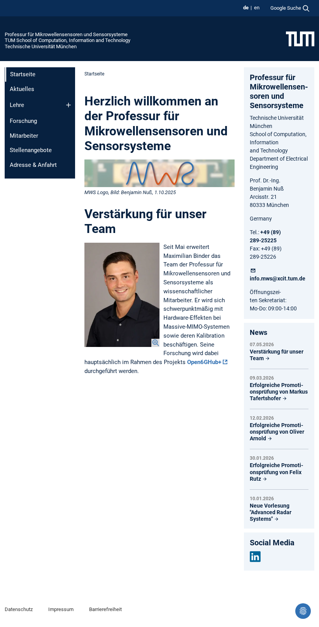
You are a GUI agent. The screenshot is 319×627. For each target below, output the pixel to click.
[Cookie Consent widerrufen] (303, 611)
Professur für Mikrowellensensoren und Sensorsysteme (66, 34)
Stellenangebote (31, 150)
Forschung (23, 120)
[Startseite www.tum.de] (300, 38)
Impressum (61, 609)
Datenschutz (19, 609)
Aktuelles (22, 89)
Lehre (17, 105)
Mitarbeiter (24, 135)
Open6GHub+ (204, 362)
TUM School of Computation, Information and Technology (67, 40)
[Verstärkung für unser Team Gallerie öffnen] (122, 295)
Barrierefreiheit (105, 609)
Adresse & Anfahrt (33, 164)
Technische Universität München (41, 46)
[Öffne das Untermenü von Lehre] (68, 105)
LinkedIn (255, 556)
